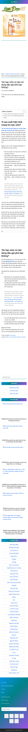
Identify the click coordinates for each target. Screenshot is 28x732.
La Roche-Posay (14, 608)
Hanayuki (14, 585)
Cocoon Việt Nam (14, 553)
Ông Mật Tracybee (14, 655)
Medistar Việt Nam (14, 623)
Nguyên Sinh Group (14, 646)
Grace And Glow (14, 576)
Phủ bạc (24, 337)
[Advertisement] (14, 55)
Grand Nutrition (14, 579)
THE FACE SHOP (14, 664)
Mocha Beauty (14, 629)
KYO (14, 600)
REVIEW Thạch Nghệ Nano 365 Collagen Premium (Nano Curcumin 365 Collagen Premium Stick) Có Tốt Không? (14, 532)
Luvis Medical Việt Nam (14, 614)
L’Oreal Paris (14, 603)
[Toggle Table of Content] (23, 111)
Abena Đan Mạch (14, 544)
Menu (15, 2)
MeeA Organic (14, 626)
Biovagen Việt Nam (14, 547)
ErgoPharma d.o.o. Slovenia (14, 568)
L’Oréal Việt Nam (14, 606)
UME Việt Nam (14, 667)
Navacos (14, 635)
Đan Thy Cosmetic (14, 565)
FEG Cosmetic (14, 571)
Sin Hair (14, 658)
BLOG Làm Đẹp (11, 335)
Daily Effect (14, 556)
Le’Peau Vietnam (14, 611)
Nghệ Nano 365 (14, 638)
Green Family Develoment (14, 582)
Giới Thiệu (3, 682)
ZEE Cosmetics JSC (14, 673)
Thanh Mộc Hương (14, 661)
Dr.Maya (14, 559)
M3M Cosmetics (14, 617)
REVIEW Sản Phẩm (14, 387)
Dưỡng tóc (18, 337)
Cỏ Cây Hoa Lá (14, 550)
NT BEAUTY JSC (14, 649)
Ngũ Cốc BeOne (14, 641)
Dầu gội (14, 337)
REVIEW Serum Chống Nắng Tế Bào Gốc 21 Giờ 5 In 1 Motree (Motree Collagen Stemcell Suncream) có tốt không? (14, 486)
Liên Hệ (3, 689)
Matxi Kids (14, 620)
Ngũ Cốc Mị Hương (14, 643)
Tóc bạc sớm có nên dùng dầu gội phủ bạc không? (13, 116)
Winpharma (14, 670)
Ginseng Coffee (14, 574)
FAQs (2, 692)
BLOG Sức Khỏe (14, 393)
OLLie (14, 652)
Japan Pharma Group (14, 594)
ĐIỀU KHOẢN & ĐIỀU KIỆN (7, 686)
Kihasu (14, 597)
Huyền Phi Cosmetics (14, 591)
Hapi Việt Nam (14, 588)
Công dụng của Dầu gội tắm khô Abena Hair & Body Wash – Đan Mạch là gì (13, 299)
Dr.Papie (14, 562)
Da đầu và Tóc (8, 337)
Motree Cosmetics (14, 632)
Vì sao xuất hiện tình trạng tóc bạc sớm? (13, 114)
